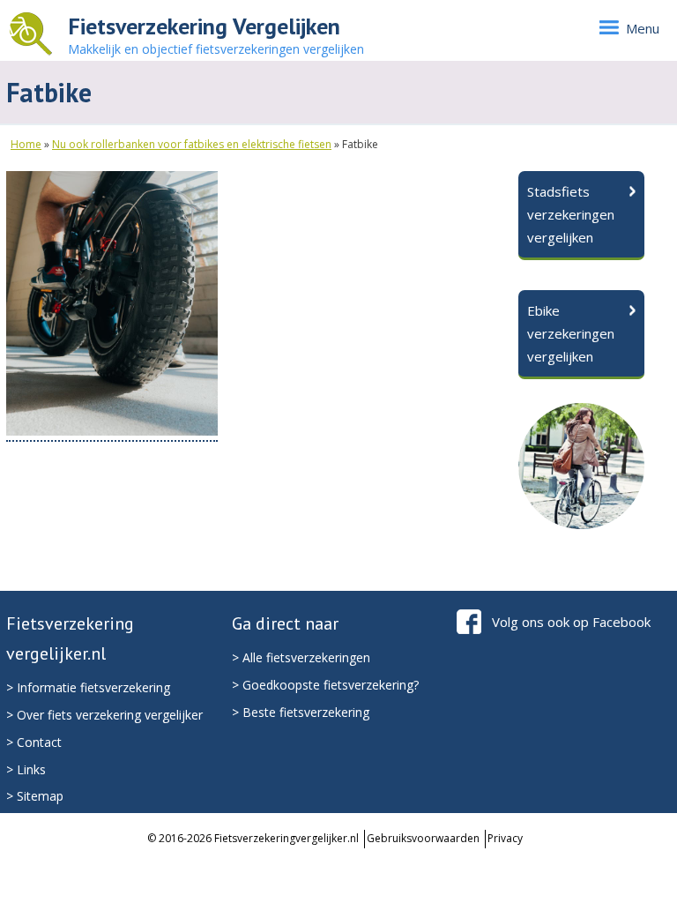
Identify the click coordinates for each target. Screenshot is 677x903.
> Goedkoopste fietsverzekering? (325, 684)
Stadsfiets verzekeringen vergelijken (570, 214)
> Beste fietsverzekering (300, 712)
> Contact (34, 742)
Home (26, 144)
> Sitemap (34, 795)
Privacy (505, 838)
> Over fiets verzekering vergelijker (104, 714)
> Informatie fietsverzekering (88, 687)
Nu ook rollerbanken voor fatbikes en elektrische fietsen (191, 144)
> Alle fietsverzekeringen (301, 657)
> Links (26, 769)
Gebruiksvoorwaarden (423, 838)
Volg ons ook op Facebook (571, 622)
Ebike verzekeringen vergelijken (570, 333)
